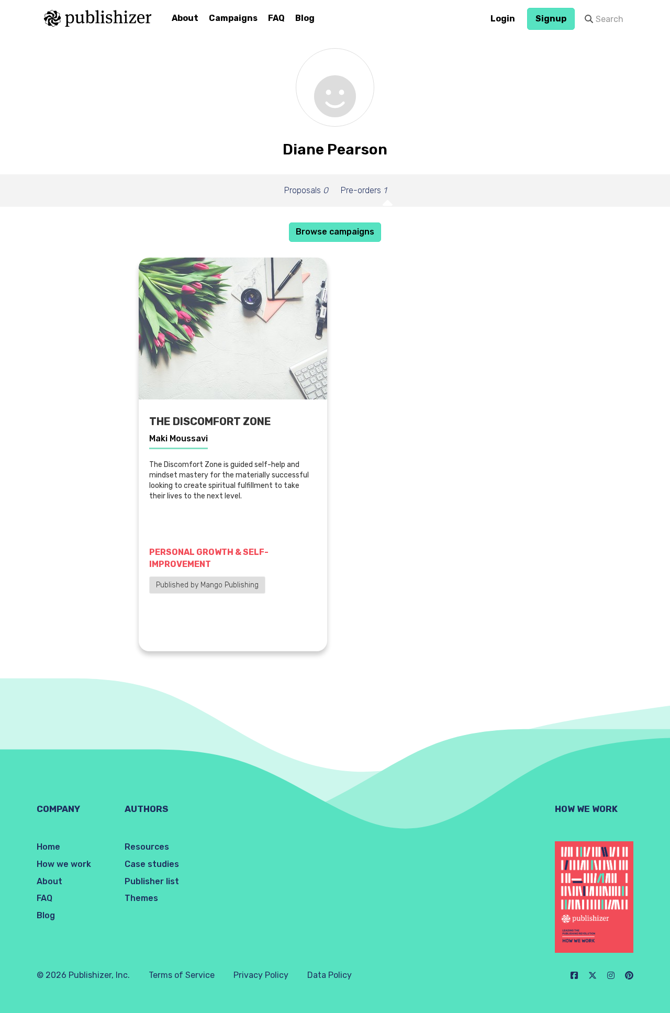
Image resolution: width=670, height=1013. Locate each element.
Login (502, 19)
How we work (64, 864)
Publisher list (152, 881)
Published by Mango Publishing (207, 585)
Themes (141, 898)
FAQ (276, 18)
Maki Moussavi (178, 438)
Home (48, 847)
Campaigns (233, 18)
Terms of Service (182, 975)
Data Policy (329, 975)
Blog (305, 18)
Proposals (306, 190)
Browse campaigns (335, 232)
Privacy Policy (260, 975)
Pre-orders (363, 190)
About (185, 18)
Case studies (152, 864)
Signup (550, 19)
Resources (147, 847)
